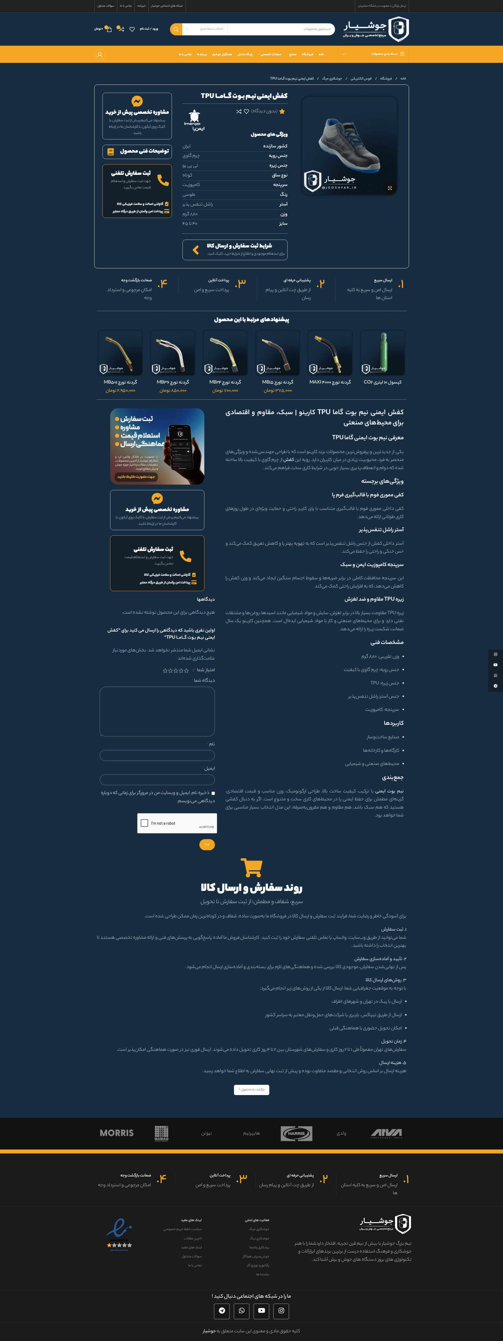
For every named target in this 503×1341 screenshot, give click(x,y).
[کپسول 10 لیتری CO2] (382, 353)
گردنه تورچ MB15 (277, 382)
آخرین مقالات (193, 1238)
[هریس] (331, 1133)
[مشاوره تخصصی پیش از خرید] (137, 101)
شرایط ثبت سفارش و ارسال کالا (239, 246)
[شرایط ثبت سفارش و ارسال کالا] (195, 249)
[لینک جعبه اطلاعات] (370, 290)
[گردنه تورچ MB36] (172, 353)
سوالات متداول (191, 1256)
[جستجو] (176, 29)
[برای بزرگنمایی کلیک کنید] (390, 188)
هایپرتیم (287, 1133)
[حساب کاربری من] (100, 54)
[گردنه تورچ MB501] (120, 353)
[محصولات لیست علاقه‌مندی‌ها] (132, 29)
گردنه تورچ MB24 (225, 382)
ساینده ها (262, 1274)
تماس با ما (195, 1265)
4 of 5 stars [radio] (170, 670)
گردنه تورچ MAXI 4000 (330, 382)
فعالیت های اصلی (257, 1220)
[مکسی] (106, 1133)
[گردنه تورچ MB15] (278, 353)
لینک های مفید (191, 1220)
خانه (403, 79)
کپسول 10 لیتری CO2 (383, 382)
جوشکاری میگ (332, 79)
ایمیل (208, 769)
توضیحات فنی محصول (144, 151)
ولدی (377, 1133)
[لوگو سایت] (376, 29)
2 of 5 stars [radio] (181, 670)
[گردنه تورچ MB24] (225, 353)
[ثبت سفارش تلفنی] (163, 180)
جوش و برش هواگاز (256, 1256)
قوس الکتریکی (361, 79)
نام (211, 744)
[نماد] (197, 1133)
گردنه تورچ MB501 (120, 382)
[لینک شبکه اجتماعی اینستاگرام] (281, 1311)
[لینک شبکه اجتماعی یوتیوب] (261, 1311)
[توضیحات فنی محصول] (110, 151)
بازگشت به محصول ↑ (251, 1089)
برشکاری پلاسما (259, 1247)
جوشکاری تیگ (259, 1238)
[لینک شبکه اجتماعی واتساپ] (242, 1311)
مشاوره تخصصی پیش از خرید (137, 113)
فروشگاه (386, 79)
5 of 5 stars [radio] (165, 670)
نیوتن (242, 1133)
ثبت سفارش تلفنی (131, 174)
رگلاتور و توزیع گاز (258, 1265)
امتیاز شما (205, 670)
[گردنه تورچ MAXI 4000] (330, 353)
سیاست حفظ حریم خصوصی (182, 1229)
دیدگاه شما (203, 681)
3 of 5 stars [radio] (175, 670)
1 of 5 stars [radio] (186, 670)
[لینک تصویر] (157, 446)
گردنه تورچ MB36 (173, 382)
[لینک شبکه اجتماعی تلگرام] (222, 1311)
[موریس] (152, 1133)
